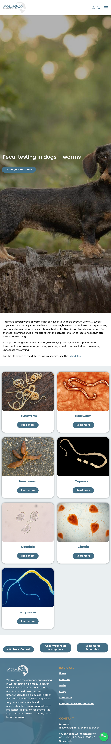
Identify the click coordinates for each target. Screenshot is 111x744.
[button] (93, 8)
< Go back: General (18, 649)
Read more (28, 424)
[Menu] (106, 8)
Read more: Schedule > (92, 648)
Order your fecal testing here (55, 648)
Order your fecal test (19, 169)
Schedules (75, 356)
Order (62, 685)
